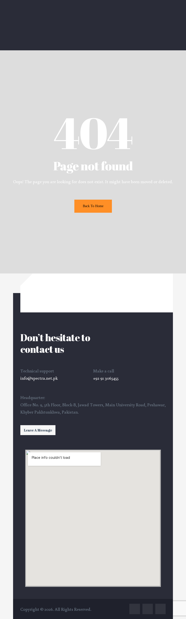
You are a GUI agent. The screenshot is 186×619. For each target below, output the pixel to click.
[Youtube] (160, 609)
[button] (37, 430)
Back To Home (93, 206)
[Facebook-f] (134, 609)
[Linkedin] (147, 609)
